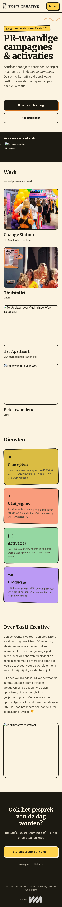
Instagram (24, 864)
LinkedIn (38, 864)
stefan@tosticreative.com (31, 851)
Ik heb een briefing (31, 105)
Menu (52, 6)
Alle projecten (31, 117)
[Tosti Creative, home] (21, 6)
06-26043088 (33, 832)
